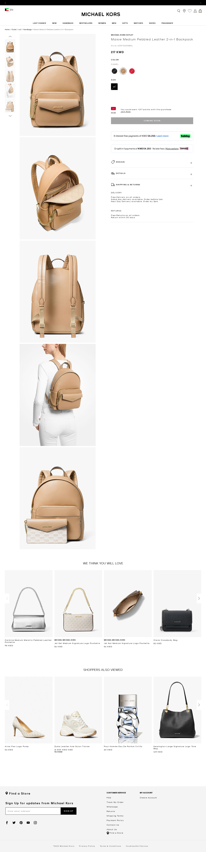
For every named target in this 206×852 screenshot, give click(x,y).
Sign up (68, 811)
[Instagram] (35, 822)
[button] (7, 598)
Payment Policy (115, 820)
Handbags (27, 29)
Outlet (14, 29)
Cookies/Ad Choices (137, 846)
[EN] (7, 10)
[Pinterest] (21, 822)
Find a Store (19, 793)
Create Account (148, 797)
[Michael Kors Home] (101, 16)
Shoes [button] (152, 23)
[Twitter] (14, 822)
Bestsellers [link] (85, 23)
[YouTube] (28, 822)
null (19, 29)
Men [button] (114, 23)
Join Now (126, 111)
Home (7, 29)
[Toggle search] (179, 11)
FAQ (109, 797)
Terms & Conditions (110, 846)
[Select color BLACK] (114, 71)
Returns (111, 811)
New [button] (54, 23)
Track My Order (115, 802)
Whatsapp (112, 806)
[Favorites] (189, 11)
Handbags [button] (68, 23)
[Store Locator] (184, 10)
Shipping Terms (115, 815)
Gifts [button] (125, 23)
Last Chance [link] (39, 23)
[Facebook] (6, 822)
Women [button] (102, 23)
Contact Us (113, 825)
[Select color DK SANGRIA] (131, 71)
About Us (112, 829)
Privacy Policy (87, 846)
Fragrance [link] (167, 23)
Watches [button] (138, 23)
